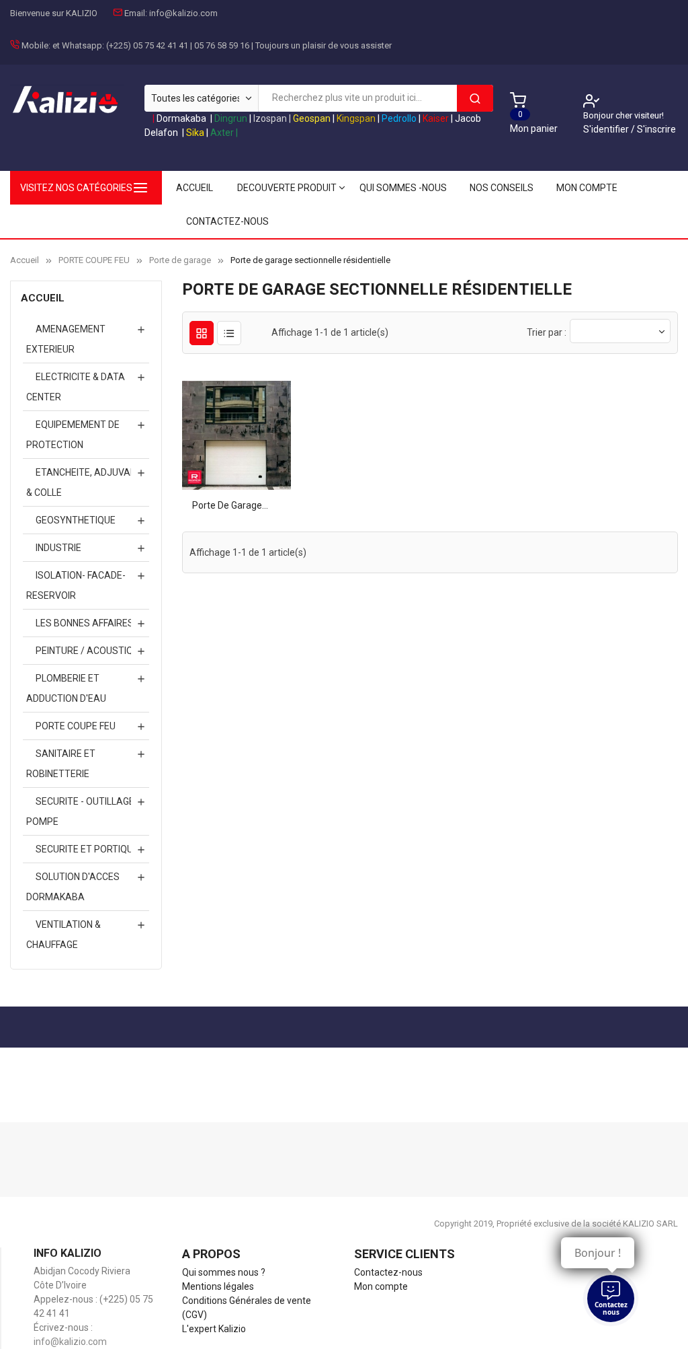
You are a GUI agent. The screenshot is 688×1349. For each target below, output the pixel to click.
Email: (135, 13)
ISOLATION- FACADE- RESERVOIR (76, 585)
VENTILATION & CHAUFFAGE (63, 934)
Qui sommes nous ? (223, 1272)
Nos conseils (501, 187)
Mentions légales (218, 1286)
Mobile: (36, 45)
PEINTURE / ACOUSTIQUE (90, 650)
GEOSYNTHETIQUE (76, 520)
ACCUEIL (194, 187)
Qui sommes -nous (403, 187)
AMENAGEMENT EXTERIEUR (65, 339)
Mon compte (586, 187)
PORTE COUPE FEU (76, 726)
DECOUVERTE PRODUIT (287, 187)
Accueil (42, 298)
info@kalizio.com (183, 13)
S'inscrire (656, 129)
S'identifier (607, 129)
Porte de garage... (230, 505)
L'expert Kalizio (214, 1328)
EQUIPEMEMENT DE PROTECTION (73, 434)
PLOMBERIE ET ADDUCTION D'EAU (66, 688)
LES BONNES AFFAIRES (85, 623)
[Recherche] (475, 98)
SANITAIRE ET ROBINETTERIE (60, 763)
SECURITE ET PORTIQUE (87, 849)
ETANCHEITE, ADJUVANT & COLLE (84, 482)
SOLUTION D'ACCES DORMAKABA (73, 886)
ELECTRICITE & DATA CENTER (75, 386)
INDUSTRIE (58, 547)
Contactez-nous (227, 221)
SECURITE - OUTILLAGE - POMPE (83, 811)
